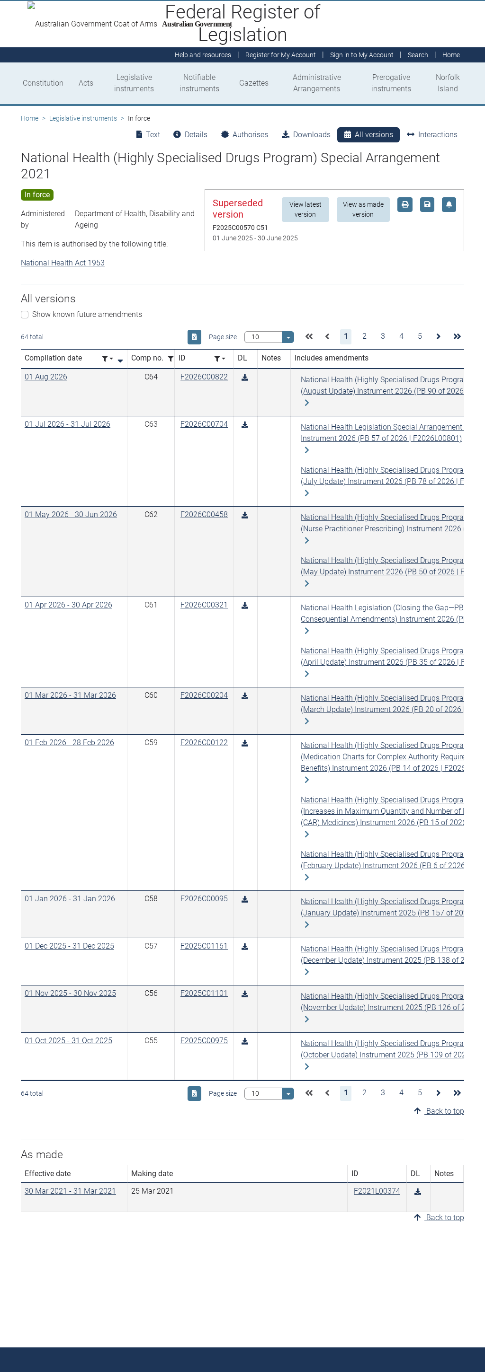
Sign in (362, 55)
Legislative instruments (134, 83)
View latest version (305, 209)
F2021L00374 (377, 1191)
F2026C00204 (204, 695)
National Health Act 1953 (63, 262)
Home (29, 118)
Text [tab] (153, 134)
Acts (86, 83)
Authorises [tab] (250, 134)
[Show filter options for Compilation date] (107, 359)
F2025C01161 (204, 945)
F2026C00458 (204, 514)
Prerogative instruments (391, 83)
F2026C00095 (204, 898)
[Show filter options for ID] (220, 359)
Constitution (43, 83)
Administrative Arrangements (317, 83)
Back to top (444, 1111)
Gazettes (254, 83)
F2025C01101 (204, 993)
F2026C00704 (204, 424)
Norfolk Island (448, 83)
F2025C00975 (204, 1040)
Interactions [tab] (438, 134)
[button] (308, 336)
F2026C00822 (204, 376)
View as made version (363, 209)
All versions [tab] (374, 134)
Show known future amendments (87, 314)
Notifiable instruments (199, 83)
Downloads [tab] (312, 134)
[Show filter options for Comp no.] (173, 359)
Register (280, 55)
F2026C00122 (204, 742)
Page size (223, 337)
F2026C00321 (204, 604)
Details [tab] (196, 134)
